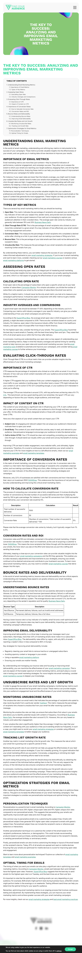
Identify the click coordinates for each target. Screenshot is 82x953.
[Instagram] (41, 928)
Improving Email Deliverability (21, 118)
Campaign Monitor (28, 287)
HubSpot (43, 703)
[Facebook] (36, 928)
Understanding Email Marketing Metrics (21, 85)
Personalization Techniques (20, 131)
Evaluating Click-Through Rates (19, 99)
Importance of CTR (17, 102)
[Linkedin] (46, 928)
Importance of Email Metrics (20, 87)
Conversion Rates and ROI (20, 111)
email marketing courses (52, 258)
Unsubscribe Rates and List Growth (20, 121)
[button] (74, 7)
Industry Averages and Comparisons (23, 97)
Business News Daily (43, 222)
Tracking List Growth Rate (20, 126)
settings (59, 951)
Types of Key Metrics (18, 89)
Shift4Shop (32, 480)
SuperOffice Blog (23, 318)
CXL (5, 395)
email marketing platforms (13, 260)
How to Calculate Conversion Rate (22, 109)
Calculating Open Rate (18, 94)
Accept (70, 949)
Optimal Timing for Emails (19, 133)
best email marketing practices (65, 899)
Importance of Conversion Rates (19, 106)
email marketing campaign (59, 668)
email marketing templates (33, 453)
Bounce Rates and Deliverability (19, 114)
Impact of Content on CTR (20, 104)
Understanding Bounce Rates (20, 116)
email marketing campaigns (31, 556)
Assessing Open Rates (16, 92)
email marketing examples (25, 857)
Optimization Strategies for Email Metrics (22, 128)
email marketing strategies (41, 255)
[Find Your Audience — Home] (15, 7)
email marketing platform (29, 657)
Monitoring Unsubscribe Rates (21, 123)
